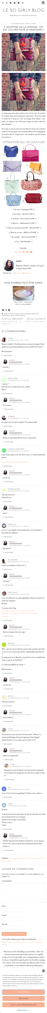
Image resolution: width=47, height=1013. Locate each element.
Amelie (12, 360)
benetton (8, 313)
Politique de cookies (22, 1010)
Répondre (8, 355)
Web (12, 273)
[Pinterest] (11, 3)
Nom (4, 906)
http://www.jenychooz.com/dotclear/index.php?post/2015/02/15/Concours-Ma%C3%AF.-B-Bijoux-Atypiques (20, 613)
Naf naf (27, 313)
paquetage (6, 315)
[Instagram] (7, 3)
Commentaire (7, 881)
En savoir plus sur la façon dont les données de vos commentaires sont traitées (22, 942)
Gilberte (11, 416)
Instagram (27, 273)
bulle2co (16, 313)
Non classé (31, 23)
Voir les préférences (23, 1005)
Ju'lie (10, 729)
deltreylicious (14, 489)
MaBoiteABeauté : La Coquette (12, 321)
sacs (12, 315)
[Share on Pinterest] (9, 310)
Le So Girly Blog (23, 10)
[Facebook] (15, 3)
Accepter (23, 992)
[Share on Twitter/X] (6, 310)
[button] (44, 3)
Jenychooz (12, 592)
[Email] (19, 3)
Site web (4, 924)
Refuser (24, 998)
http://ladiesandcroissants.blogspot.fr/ (15, 462)
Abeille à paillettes (35, 320)
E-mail (4, 915)
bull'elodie (12, 560)
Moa (22, 313)
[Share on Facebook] (3, 310)
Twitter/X (19, 273)
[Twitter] (3, 3)
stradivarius (20, 315)
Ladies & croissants (16, 449)
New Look (35, 313)
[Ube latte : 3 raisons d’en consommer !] (23, 293)
